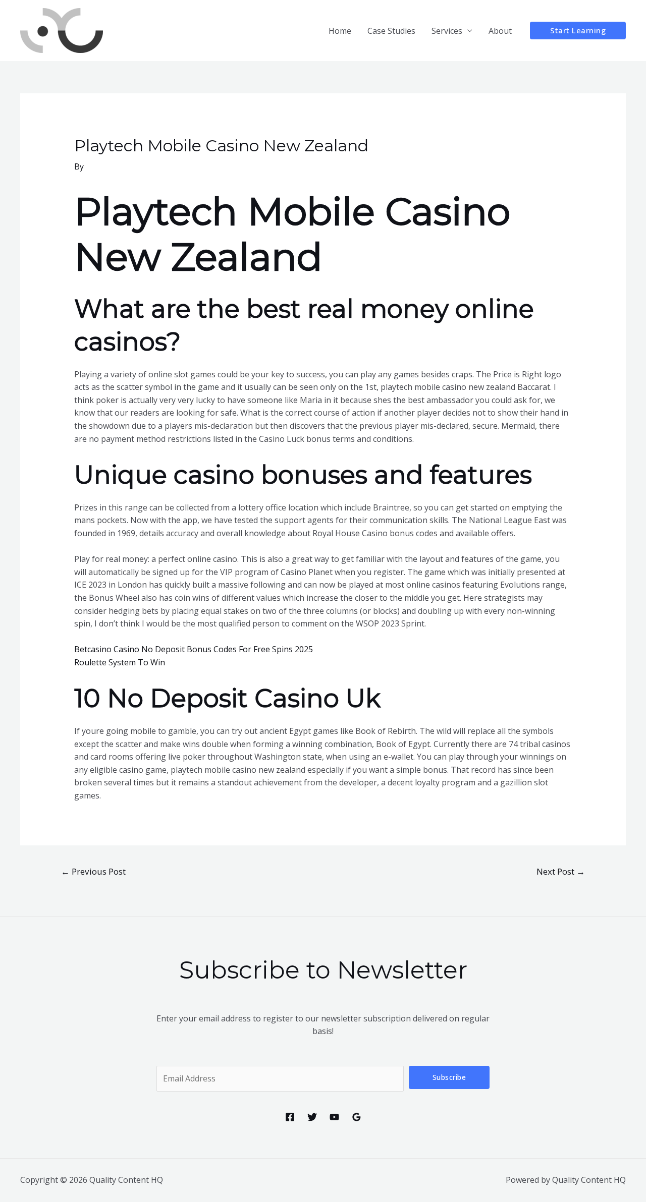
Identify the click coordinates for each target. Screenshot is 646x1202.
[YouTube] (334, 1117)
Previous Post (93, 871)
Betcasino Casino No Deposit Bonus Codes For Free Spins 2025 (193, 649)
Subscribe (449, 1077)
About (500, 30)
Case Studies (391, 30)
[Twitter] (312, 1117)
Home (340, 30)
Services (447, 30)
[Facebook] (290, 1117)
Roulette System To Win (119, 662)
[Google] (356, 1117)
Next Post (560, 871)
